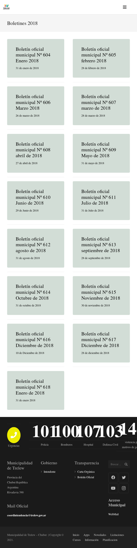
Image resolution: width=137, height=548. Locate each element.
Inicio (76, 535)
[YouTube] (113, 488)
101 (45, 430)
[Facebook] (113, 477)
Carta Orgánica (86, 471)
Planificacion (110, 540)
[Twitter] (124, 477)
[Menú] (125, 7)
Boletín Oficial (85, 477)
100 (66, 430)
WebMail (113, 514)
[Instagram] (124, 488)
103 (110, 430)
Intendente (49, 471)
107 (88, 430)
